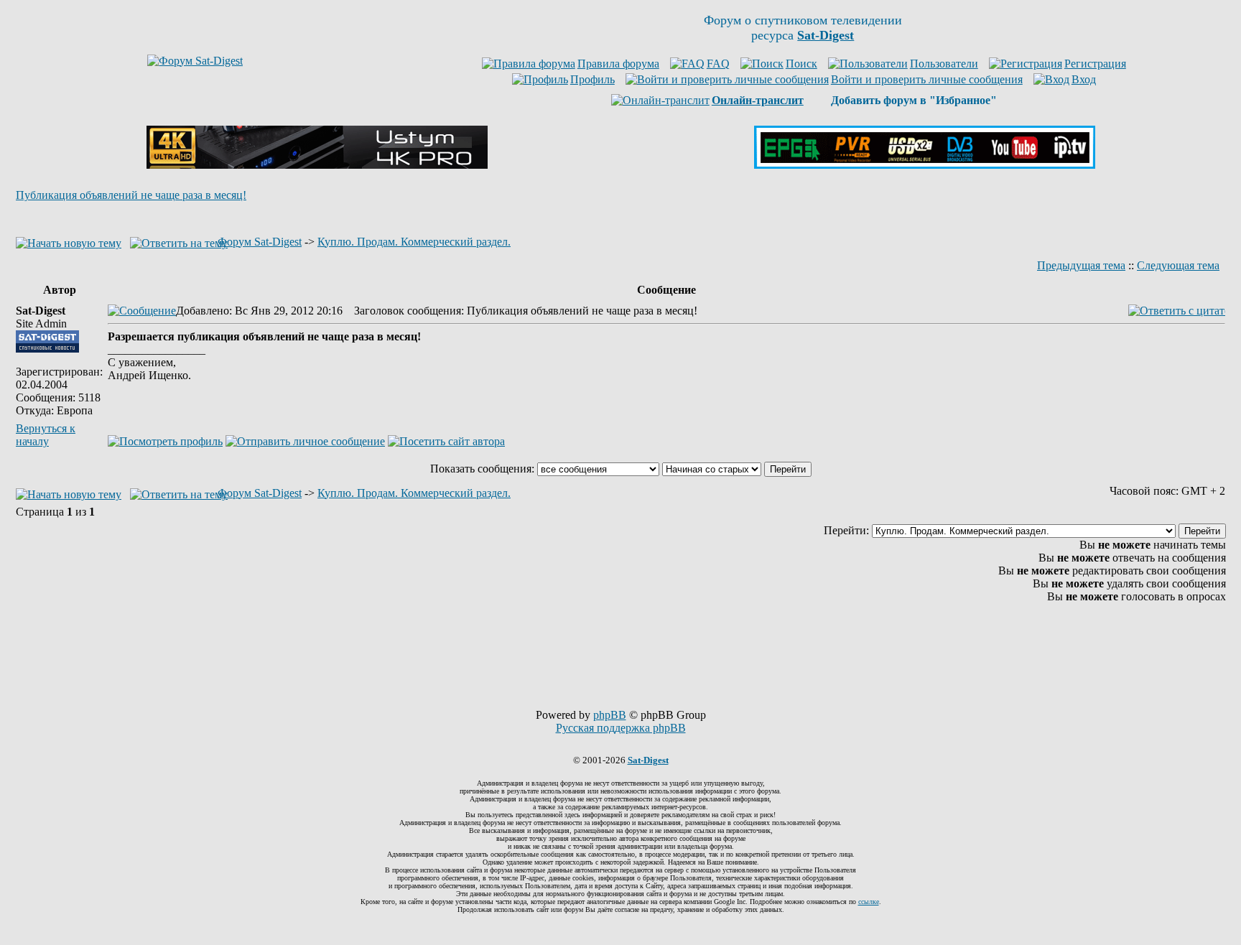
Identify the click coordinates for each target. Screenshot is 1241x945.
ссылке (868, 902)
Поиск (801, 63)
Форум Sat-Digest (260, 242)
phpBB (609, 715)
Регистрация (1095, 63)
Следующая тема (1178, 265)
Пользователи (944, 63)
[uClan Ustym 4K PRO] (317, 165)
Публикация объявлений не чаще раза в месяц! (131, 195)
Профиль (592, 79)
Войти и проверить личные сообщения (927, 79)
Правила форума (618, 63)
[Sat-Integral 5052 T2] (924, 165)
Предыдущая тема (1081, 265)
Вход (1084, 79)
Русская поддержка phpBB (621, 728)
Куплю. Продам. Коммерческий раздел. (414, 242)
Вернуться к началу (45, 434)
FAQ (718, 63)
